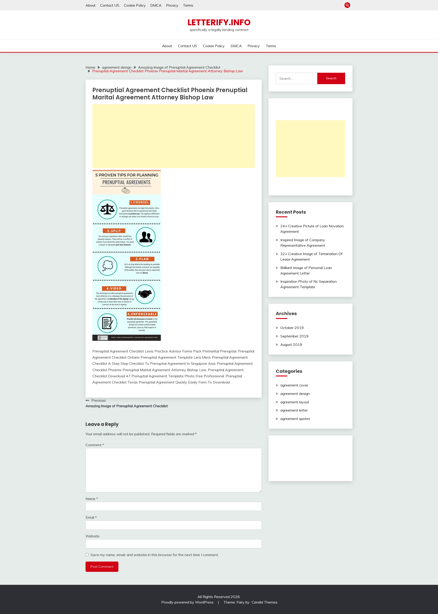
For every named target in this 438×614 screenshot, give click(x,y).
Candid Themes (264, 602)
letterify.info (219, 22)
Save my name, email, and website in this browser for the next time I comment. (155, 554)
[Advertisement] (173, 136)
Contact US (109, 5)
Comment (95, 445)
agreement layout (294, 402)
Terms (188, 5)
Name (92, 498)
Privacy (172, 5)
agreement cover (294, 385)
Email (91, 517)
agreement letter (294, 410)
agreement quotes (295, 418)
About (91, 5)
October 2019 (292, 327)
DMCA (156, 5)
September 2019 (294, 336)
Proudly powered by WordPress (187, 602)
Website (92, 536)
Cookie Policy (135, 5)
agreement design (295, 393)
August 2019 (291, 344)
